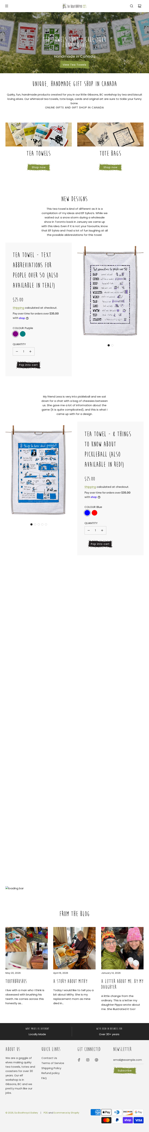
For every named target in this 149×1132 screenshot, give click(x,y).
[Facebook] (79, 1060)
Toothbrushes (16, 981)
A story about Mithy (70, 981)
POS (46, 1112)
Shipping (18, 308)
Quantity (19, 344)
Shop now (39, 167)
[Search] (132, 6)
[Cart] (140, 6)
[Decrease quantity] (17, 351)
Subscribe (125, 1070)
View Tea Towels (74, 65)
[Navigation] (7, 6)
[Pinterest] (96, 1060)
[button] (109, 345)
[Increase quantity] (30, 351)
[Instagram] (88, 1060)
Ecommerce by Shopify (66, 1112)
